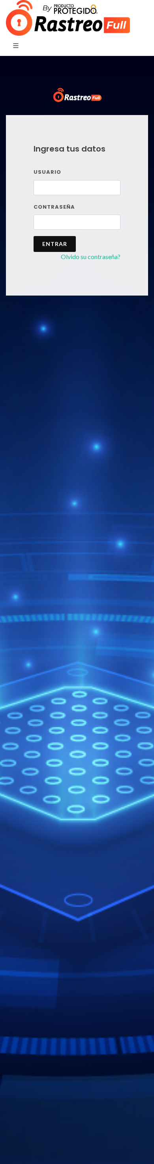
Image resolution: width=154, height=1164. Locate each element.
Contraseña (54, 207)
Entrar (54, 243)
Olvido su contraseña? (90, 256)
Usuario (47, 172)
